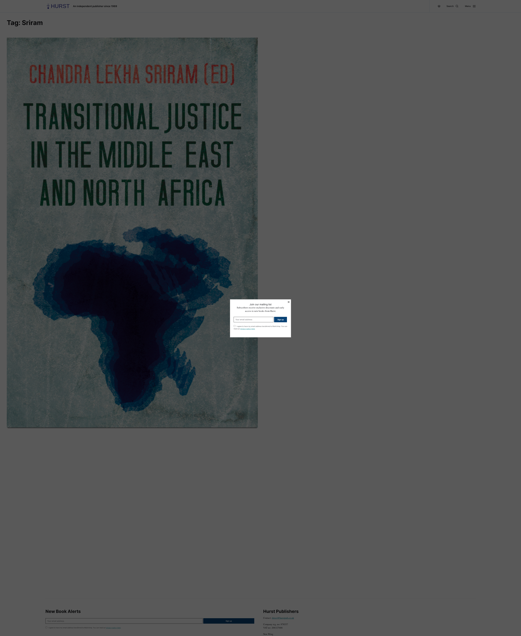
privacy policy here (247, 329)
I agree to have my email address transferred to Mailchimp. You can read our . (260, 327)
